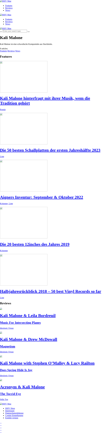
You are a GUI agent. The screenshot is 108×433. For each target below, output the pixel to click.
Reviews (9, 8)
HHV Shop (10, 408)
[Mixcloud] (1, 429)
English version (11, 418)
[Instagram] (1, 422)
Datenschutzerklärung (14, 413)
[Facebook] (1, 425)
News (7, 10)
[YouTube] (1, 427)
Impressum (9, 411)
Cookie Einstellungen (14, 415)
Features (8, 5)
